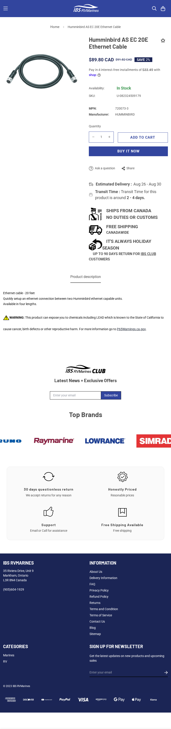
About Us (96, 571)
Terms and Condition (104, 609)
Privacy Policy (99, 590)
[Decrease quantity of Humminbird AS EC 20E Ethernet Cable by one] (93, 137)
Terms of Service (101, 615)
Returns (95, 603)
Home (54, 27)
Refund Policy (99, 596)
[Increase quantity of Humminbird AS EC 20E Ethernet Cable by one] (109, 137)
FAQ (92, 584)
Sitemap (95, 634)
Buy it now (128, 151)
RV (5, 661)
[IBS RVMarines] (85, 8)
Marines (8, 655)
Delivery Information (103, 578)
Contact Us (97, 621)
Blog (93, 627)
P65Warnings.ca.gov (131, 329)
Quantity (95, 126)
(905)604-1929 (13, 589)
